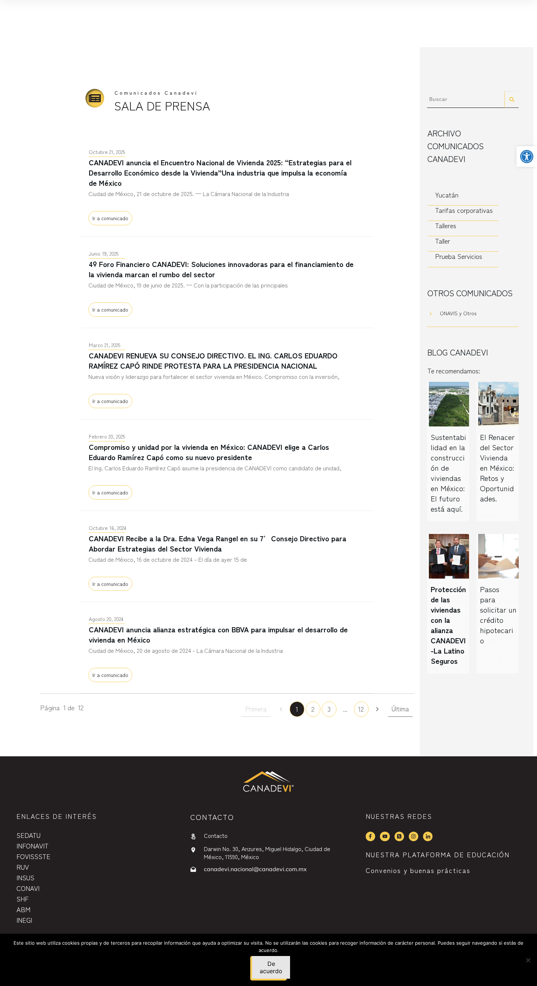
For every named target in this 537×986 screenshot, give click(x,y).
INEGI (24, 920)
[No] (528, 960)
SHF (22, 898)
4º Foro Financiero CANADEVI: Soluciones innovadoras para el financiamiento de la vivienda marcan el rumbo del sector (227, 282)
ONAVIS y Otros (458, 313)
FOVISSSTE (33, 856)
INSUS (25, 877)
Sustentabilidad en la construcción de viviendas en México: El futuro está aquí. (448, 473)
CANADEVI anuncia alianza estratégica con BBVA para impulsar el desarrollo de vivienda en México (227, 647)
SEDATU (28, 835)
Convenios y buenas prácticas (418, 870)
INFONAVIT (32, 845)
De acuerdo (271, 967)
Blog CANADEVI (457, 352)
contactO (212, 817)
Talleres (445, 225)
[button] (527, 156)
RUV (22, 867)
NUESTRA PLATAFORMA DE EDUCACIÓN (438, 854)
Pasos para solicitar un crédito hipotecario (498, 615)
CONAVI (27, 888)
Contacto (216, 835)
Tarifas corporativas (464, 210)
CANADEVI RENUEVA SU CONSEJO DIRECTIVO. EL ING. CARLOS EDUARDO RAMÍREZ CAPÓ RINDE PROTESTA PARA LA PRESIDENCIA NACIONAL (227, 373)
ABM (23, 909)
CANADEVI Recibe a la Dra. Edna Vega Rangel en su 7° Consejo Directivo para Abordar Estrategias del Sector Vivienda (227, 556)
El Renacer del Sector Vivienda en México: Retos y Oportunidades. (497, 468)
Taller (442, 240)
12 (361, 709)
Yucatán (446, 194)
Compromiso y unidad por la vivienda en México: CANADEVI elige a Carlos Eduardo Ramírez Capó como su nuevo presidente (227, 465)
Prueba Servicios (458, 256)
